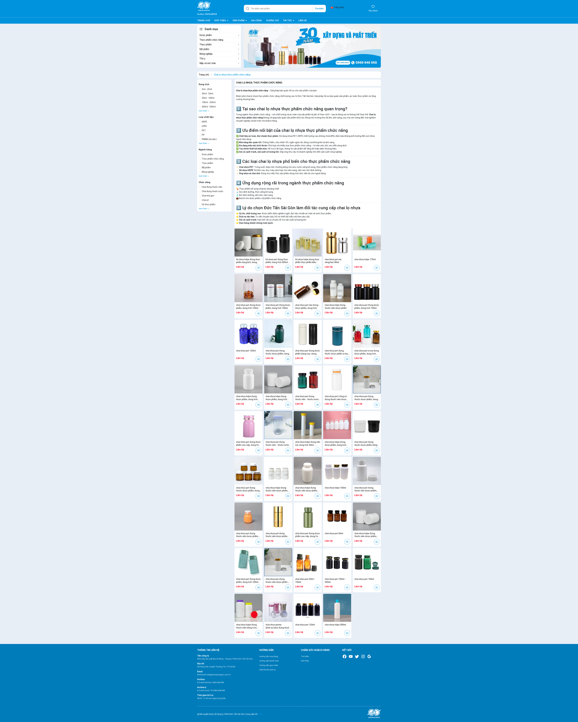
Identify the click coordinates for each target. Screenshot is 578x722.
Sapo (260, 714)
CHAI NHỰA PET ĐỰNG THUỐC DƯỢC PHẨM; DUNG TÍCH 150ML (247, 489)
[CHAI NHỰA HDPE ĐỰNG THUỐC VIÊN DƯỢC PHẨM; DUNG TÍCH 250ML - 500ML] (367, 517)
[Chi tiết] (258, 267)
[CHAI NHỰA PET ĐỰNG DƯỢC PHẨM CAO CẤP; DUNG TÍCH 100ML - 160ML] (249, 425)
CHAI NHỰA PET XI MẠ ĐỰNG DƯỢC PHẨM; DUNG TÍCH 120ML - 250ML (366, 352)
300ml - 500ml (208, 106)
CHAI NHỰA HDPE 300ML (335, 624)
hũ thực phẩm (208, 204)
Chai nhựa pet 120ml (246, 350)
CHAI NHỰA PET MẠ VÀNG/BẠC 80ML (333, 261)
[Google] (369, 656)
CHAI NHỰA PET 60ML (334, 533)
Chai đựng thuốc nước (212, 191)
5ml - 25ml (206, 89)
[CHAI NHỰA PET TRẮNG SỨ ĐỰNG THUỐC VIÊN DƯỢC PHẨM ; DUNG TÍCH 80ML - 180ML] (337, 379)
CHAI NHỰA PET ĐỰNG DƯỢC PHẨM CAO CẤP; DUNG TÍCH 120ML (307, 535)
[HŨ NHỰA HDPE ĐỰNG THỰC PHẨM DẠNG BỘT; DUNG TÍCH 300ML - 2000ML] (249, 243)
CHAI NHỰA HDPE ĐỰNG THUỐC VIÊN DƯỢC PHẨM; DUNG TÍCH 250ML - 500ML (366, 535)
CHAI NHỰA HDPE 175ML (365, 259)
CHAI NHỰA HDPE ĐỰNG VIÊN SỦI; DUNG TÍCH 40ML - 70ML (307, 443)
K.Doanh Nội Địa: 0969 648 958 (210, 682)
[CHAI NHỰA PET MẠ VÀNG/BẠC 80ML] (337, 243)
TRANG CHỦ (203, 20)
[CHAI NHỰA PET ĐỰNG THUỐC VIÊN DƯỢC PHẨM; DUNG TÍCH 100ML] (249, 517)
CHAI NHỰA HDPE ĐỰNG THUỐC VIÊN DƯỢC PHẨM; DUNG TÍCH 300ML (306, 489)
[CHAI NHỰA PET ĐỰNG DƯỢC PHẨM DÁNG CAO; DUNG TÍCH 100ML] (308, 334)
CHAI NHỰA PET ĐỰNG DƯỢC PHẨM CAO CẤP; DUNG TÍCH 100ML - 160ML (248, 443)
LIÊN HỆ (302, 20)
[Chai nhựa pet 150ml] (367, 562)
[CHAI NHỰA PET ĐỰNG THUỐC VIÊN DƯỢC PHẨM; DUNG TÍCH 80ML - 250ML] (367, 471)
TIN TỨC (287, 20)
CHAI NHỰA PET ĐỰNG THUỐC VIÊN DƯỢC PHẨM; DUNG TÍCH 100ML (247, 535)
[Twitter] (357, 656)
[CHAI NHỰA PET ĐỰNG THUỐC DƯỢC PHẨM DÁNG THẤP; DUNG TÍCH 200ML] (367, 425)
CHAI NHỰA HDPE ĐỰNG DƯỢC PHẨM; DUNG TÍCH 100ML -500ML (276, 398)
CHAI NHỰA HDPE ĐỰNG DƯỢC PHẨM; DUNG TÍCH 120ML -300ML (335, 443)
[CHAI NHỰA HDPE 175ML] (367, 243)
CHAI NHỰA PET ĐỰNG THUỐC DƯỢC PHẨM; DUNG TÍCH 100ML (366, 398)
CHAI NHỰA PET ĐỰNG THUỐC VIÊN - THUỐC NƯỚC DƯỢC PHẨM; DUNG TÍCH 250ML (277, 443)
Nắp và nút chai (207, 63)
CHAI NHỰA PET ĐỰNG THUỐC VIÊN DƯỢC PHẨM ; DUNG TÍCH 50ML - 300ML (277, 581)
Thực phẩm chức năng (211, 39)
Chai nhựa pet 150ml (364, 579)
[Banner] (312, 46)
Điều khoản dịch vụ (267, 670)
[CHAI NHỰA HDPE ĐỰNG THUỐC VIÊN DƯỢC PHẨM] (337, 288)
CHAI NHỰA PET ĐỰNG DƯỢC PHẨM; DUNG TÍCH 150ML (248, 306)
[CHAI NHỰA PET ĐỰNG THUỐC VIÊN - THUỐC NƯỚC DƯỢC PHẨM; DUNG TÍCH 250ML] (278, 425)
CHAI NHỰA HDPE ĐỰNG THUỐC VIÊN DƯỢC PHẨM (335, 306)
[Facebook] (344, 656)
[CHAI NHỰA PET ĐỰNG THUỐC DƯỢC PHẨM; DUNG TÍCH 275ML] (278, 334)
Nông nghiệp (206, 53)
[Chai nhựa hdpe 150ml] (337, 471)
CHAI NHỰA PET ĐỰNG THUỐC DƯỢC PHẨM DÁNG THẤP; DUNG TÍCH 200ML (365, 443)
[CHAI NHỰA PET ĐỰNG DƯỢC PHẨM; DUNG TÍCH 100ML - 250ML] (249, 562)
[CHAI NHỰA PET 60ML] (337, 517)
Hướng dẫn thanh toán (269, 661)
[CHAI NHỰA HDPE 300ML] (337, 608)
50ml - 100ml (207, 98)
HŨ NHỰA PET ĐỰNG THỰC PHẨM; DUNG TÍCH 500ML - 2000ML (277, 261)
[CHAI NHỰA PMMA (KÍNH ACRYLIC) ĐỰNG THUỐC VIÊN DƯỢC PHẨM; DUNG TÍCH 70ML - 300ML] (278, 608)
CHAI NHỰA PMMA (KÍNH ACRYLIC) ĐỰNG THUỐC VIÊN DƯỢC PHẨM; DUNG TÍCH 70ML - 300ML (278, 626)
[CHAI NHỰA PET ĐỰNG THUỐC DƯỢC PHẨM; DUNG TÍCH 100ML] (367, 379)
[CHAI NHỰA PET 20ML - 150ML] (308, 562)
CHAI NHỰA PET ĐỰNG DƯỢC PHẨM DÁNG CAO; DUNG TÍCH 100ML (307, 352)
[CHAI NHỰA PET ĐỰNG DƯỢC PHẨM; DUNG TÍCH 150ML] (249, 288)
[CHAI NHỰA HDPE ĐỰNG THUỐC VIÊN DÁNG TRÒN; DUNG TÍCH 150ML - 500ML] (249, 608)
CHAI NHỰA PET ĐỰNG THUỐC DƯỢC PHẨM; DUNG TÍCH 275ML (277, 352)
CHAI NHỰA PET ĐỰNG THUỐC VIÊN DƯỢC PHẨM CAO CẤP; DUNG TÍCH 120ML (278, 535)
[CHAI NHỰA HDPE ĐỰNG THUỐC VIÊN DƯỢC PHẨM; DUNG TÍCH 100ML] (278, 471)
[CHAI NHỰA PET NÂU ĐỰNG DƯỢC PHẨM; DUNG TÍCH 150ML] (308, 288)
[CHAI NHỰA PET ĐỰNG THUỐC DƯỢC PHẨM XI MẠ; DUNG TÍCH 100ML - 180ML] (337, 334)
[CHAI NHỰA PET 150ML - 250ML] (337, 562)
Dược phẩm (205, 35)
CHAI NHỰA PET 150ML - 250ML (335, 580)
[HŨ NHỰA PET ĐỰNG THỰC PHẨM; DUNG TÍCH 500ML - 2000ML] (278, 243)
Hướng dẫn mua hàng (268, 656)
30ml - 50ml (207, 93)
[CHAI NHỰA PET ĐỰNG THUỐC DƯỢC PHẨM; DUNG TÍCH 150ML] (249, 471)
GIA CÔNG (256, 20)
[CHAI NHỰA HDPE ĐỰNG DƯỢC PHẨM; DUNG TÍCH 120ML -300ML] (337, 425)
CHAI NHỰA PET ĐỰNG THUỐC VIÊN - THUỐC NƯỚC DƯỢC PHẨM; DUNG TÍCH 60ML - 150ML (307, 398)
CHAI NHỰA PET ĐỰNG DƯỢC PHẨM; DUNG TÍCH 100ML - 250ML (248, 581)
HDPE (204, 122)
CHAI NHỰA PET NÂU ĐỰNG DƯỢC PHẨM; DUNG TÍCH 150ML (306, 307)
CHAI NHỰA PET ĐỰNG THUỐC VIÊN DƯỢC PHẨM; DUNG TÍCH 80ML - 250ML (365, 489)
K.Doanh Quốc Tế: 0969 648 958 (211, 690)
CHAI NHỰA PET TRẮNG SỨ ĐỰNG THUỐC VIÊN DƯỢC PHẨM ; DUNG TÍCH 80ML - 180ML (336, 398)
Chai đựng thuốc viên (211, 187)
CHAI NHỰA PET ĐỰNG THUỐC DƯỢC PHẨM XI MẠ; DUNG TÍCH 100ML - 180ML (336, 352)
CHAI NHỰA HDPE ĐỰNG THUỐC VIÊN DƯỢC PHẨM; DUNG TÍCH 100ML (277, 489)
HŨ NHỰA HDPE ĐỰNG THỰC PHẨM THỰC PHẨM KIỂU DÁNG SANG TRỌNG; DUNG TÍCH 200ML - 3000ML (307, 261)
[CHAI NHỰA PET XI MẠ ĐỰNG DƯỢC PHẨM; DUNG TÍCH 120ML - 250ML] (367, 334)
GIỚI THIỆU (220, 20)
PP (203, 135)
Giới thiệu (305, 661)
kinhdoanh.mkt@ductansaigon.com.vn (214, 674)
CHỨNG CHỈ (272, 20)
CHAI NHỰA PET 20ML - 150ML (305, 580)
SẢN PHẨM (239, 20)
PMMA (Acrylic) (209, 139)
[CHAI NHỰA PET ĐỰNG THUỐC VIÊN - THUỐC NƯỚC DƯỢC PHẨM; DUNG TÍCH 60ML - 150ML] (308, 379)
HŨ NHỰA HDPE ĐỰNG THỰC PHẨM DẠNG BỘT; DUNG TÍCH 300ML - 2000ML (248, 261)
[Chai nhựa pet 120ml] (249, 334)
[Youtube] (350, 656)
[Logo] (351, 713)
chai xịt (205, 200)
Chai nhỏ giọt (207, 195)
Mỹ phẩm (204, 49)
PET (203, 130)
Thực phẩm (205, 44)
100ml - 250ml (208, 102)
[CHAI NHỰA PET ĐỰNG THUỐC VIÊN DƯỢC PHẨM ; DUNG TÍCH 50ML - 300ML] (278, 562)
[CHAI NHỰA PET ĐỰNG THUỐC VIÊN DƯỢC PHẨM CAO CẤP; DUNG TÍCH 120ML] (278, 517)
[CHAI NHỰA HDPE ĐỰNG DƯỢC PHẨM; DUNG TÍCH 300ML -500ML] (249, 379)
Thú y (202, 58)
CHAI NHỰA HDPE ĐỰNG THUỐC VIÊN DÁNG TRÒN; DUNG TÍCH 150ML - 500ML (248, 626)
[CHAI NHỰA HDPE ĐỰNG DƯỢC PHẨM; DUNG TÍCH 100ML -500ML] (278, 379)
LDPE (204, 126)
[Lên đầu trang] (573, 712)
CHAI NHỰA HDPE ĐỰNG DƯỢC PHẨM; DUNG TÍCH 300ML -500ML (247, 398)
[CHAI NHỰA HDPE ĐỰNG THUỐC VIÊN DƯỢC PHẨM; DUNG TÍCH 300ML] (308, 471)
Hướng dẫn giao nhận (268, 665)
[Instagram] (363, 656)
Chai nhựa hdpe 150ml (335, 488)
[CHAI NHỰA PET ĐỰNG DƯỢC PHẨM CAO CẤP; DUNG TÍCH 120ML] (308, 517)
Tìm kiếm (319, 8)
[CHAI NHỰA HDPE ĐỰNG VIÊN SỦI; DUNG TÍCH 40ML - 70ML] (308, 425)
